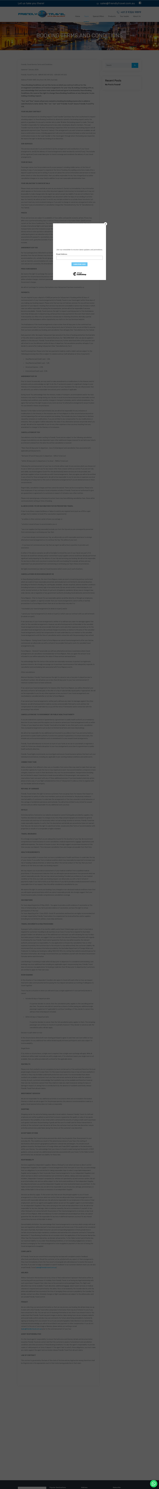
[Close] (105, 224)
